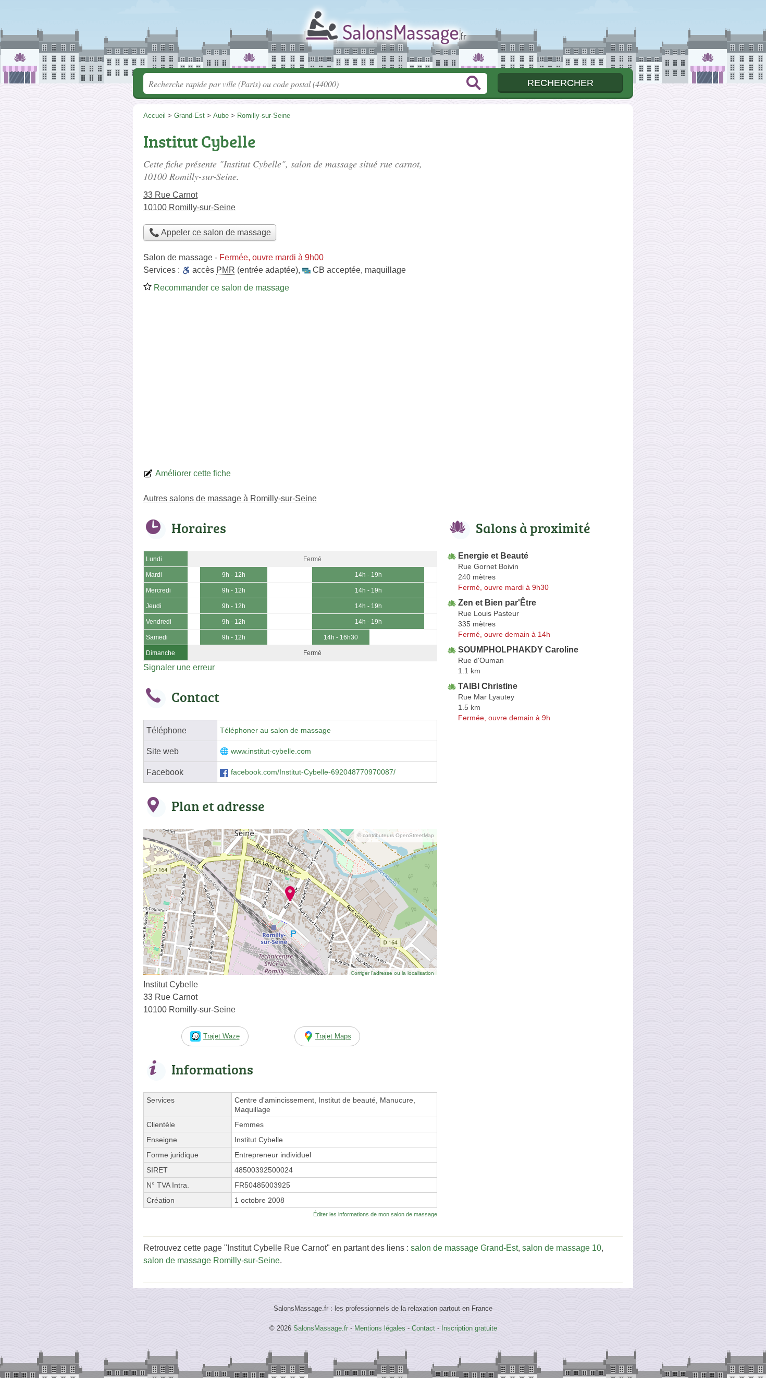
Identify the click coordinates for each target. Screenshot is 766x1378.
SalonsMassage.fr (383, 37)
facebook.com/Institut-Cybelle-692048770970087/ (313, 772)
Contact (423, 1328)
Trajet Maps (333, 1036)
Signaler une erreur (179, 667)
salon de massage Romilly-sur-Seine (211, 1260)
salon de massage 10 (561, 1247)
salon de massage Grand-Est (464, 1247)
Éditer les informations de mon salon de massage (375, 1214)
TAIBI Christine (487, 686)
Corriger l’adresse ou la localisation (392, 973)
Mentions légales (379, 1328)
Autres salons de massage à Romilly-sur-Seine (230, 498)
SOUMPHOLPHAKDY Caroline (518, 649)
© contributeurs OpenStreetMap (395, 835)
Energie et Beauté (493, 555)
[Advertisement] (383, 384)
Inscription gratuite (469, 1328)
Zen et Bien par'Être (497, 602)
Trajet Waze (221, 1036)
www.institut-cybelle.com (271, 751)
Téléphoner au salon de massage (275, 730)
